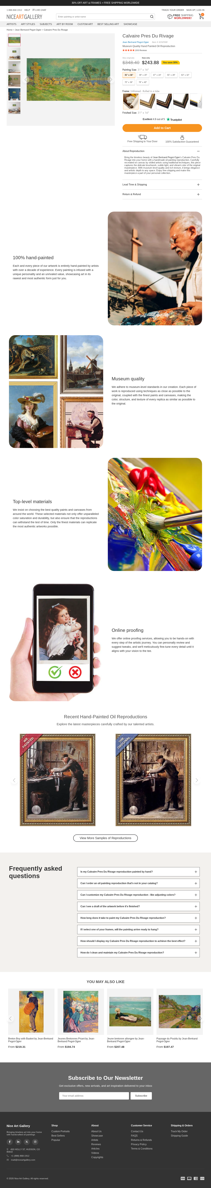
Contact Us (137, 1131)
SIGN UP (190, 10)
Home (10, 30)
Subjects (46, 24)
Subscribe (141, 1095)
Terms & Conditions (141, 1148)
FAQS (134, 1135)
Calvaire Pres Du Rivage (56, 30)
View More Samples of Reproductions (105, 838)
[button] (26, 79)
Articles (95, 1148)
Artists (11, 24)
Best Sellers (58, 1135)
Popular (55, 1140)
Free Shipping (181, 17)
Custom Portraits (60, 1131)
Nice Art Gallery (30, 16)
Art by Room (65, 24)
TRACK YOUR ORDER (173, 10)
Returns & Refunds (141, 1140)
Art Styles (28, 24)
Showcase (130, 24)
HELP (27, 10)
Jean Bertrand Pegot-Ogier (28, 30)
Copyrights (97, 1157)
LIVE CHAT (40, 10)
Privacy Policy (139, 1144)
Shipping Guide (179, 1135)
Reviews (96, 1144)
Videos (95, 1153)
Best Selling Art (108, 24)
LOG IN (200, 10)
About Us (96, 1131)
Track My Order (179, 1131)
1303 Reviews (141, 50)
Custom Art (85, 24)
